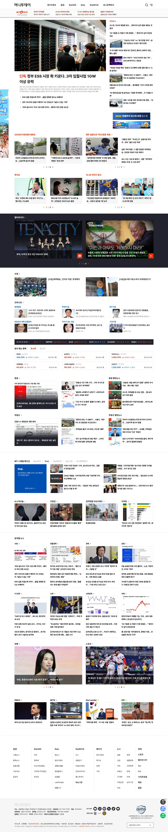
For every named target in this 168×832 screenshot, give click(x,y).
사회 (51, 594)
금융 (123, 544)
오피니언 (18, 302)
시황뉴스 (16, 755)
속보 (118, 788)
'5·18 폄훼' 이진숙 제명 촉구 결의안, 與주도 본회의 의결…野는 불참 (131, 52)
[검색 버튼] (146, 5)
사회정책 (89, 594)
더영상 (53, 501)
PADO (17, 700)
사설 (16, 274)
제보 (140, 782)
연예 (16, 644)
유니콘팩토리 (108, 5)
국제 (123, 594)
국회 (35, 755)
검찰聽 (57, 777)
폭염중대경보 (90, 523)
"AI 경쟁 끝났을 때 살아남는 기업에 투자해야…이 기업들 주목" (131, 94)
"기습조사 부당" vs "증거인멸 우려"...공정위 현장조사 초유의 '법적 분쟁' (137, 41)
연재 (98, 766)
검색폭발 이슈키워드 (94, 501)
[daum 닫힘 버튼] (165, 806)
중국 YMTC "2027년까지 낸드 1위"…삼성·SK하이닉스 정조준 (137, 59)
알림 (140, 788)
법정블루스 (59, 771)
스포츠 (88, 644)
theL (83, 5)
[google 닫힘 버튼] (165, 800)
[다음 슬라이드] (53, 167)
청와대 (36, 760)
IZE (123, 700)
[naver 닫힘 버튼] (165, 813)
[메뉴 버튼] (151, 5)
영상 (139, 766)
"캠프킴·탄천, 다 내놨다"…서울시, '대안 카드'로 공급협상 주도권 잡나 (137, 76)
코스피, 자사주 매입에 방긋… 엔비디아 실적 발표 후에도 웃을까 (131, 26)
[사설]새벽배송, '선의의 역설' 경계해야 (64, 279)
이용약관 (64, 824)
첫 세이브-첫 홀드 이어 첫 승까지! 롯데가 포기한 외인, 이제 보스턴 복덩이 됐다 (119, 679)
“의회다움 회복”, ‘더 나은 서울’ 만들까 (100, 722)
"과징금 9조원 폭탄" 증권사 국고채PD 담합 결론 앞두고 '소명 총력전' (131, 69)
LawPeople (59, 782)
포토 (139, 771)
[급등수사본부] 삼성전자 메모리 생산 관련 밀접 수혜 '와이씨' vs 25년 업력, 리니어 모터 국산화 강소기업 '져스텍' (65, 725)
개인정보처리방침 (33, 824)
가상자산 (16, 771)
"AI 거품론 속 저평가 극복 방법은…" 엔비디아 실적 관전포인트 (131, 34)
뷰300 (36, 777)
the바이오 (94, 5)
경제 (87, 544)
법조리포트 (59, 760)
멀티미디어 (19, 217)
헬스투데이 (80, 777)
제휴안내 (77, 824)
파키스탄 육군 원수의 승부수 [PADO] (28, 722)
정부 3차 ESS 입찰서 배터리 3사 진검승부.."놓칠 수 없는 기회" (45, 102)
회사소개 (17, 824)
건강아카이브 (80, 771)
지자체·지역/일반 (40, 771)
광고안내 (70, 824)
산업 (16, 544)
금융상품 (16, 766)
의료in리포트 (80, 766)
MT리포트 (51, 5)
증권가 (15, 777)
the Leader (91, 700)
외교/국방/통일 (39, 766)
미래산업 (120, 782)
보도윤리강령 (108, 824)
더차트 (124, 501)
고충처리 (100, 824)
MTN (52, 700)
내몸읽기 (79, 760)
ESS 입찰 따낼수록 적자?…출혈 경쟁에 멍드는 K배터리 (42, 97)
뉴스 (77, 755)
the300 (72, 5)
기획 (98, 771)
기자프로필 (142, 777)
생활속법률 (59, 766)
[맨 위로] (163, 822)
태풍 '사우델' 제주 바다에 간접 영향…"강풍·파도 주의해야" (138, 101)
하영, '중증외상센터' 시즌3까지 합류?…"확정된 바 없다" (40, 679)
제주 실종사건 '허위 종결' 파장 (98, 134)
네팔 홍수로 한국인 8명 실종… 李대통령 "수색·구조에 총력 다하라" (131, 86)
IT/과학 (17, 594)
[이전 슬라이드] (44, 167)
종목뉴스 (16, 760)
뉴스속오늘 (19, 501)
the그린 (79, 782)
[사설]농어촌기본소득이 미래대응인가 (135, 279)
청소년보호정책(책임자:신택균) (50, 824)
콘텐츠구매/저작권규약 (89, 824)
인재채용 (24, 824)
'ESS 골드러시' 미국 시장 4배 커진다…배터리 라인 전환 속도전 (45, 107)
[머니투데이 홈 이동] (22, 805)
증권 (62, 5)
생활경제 (53, 544)
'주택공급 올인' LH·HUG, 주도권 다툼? (89, 429)
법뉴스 (57, 755)
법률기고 (58, 788)
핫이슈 (98, 760)
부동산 (17, 415)
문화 (128, 771)
